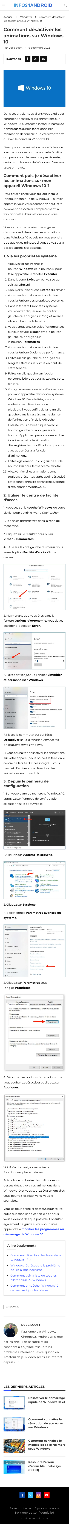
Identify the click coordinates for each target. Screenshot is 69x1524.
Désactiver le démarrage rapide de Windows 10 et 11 (46, 1402)
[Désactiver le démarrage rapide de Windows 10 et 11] (14, 1403)
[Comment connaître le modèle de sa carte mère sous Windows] (14, 1446)
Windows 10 (12, 1307)
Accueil (8, 17)
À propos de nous (46, 1508)
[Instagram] (38, 1495)
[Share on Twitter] (35, 59)
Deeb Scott (15, 47)
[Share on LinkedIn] (43, 59)
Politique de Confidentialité (34, 1512)
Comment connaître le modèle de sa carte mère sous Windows (46, 1444)
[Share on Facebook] (27, 59)
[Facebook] (22, 1495)
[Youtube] (47, 1495)
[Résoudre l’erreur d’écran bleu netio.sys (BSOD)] (14, 1467)
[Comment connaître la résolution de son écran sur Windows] (14, 1424)
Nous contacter (21, 1508)
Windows (26, 17)
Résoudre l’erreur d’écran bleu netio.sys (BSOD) (44, 1466)
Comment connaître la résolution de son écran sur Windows (45, 1423)
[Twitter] (30, 1495)
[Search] (65, 5)
